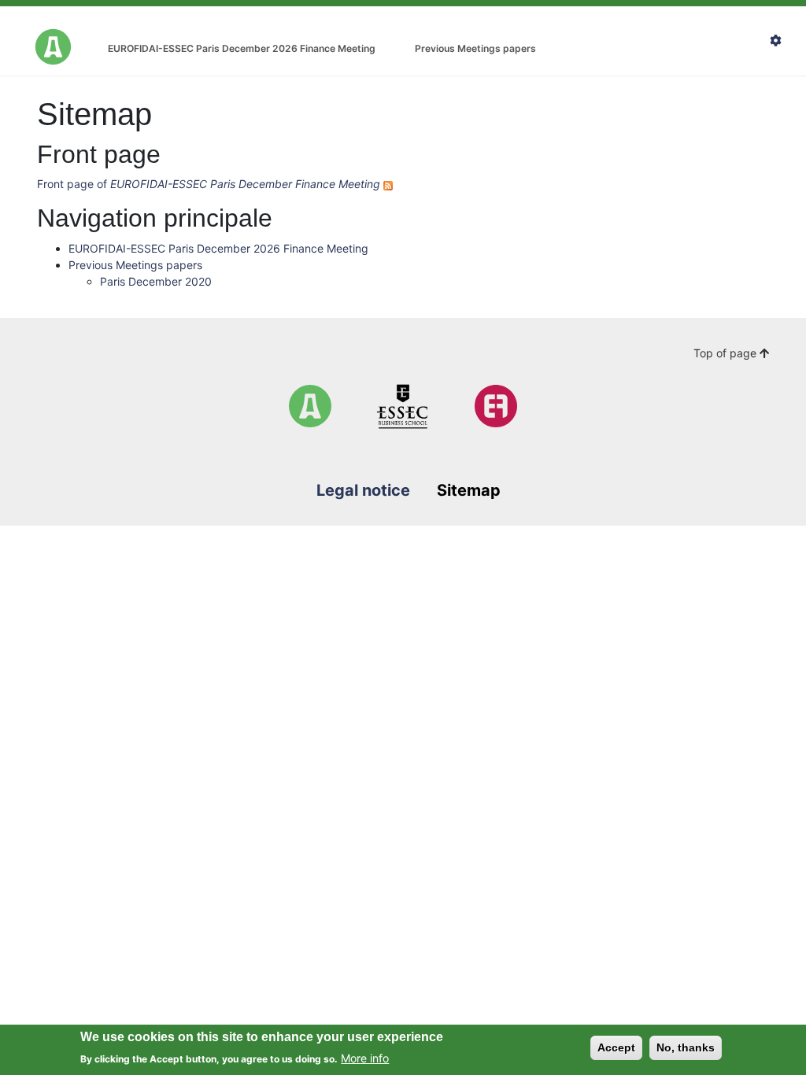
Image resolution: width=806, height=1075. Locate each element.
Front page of (208, 183)
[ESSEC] (402, 406)
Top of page (726, 353)
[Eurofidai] (496, 406)
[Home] (310, 406)
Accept (616, 1047)
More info (365, 1058)
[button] (781, 41)
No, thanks (685, 1047)
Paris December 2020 (156, 281)
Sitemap (469, 490)
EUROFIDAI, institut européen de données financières (53, 46)
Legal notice (363, 490)
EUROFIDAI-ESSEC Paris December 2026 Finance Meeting (241, 48)
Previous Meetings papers (475, 48)
